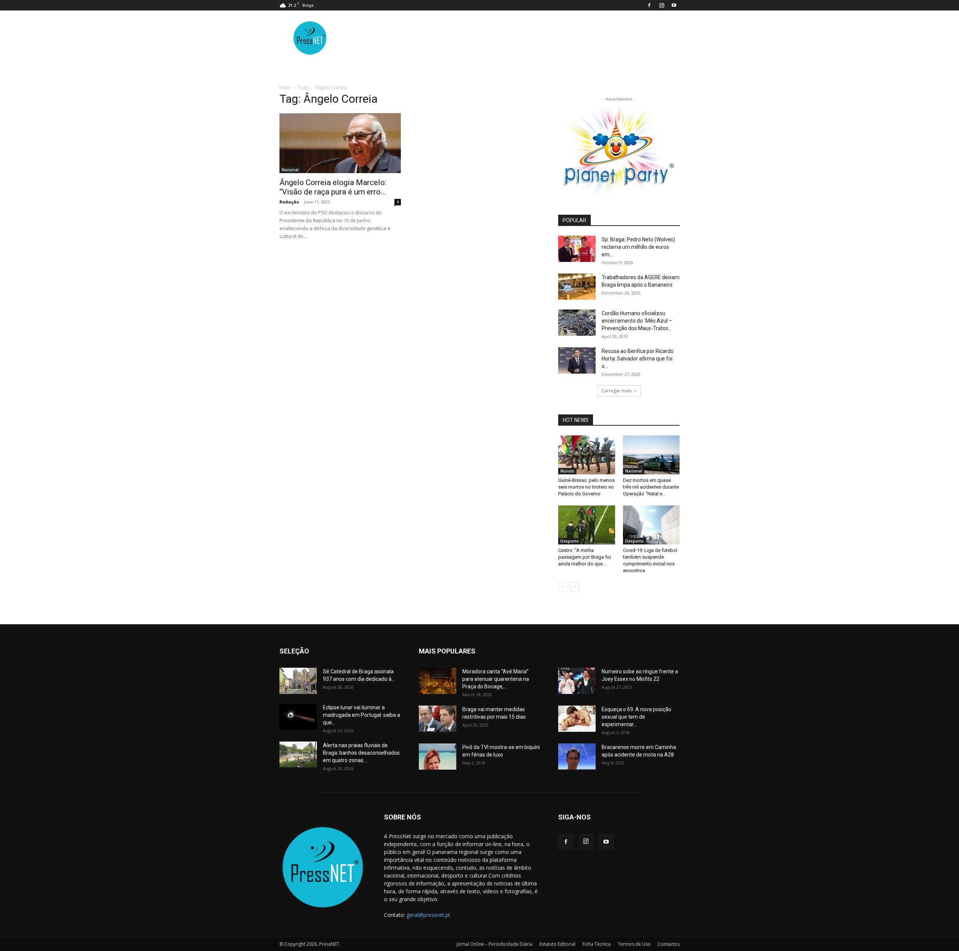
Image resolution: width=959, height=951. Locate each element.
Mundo (567, 471)
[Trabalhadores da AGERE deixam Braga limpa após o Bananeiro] (577, 287)
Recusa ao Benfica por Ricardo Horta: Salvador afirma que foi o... (638, 358)
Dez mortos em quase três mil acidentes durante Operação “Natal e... (651, 486)
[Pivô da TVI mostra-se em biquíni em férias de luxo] (437, 756)
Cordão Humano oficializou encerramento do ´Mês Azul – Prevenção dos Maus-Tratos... (637, 320)
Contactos (669, 944)
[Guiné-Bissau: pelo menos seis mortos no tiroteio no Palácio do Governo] (586, 454)
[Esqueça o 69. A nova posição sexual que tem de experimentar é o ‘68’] (577, 719)
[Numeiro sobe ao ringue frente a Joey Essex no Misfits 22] (577, 681)
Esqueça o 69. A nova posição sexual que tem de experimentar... (636, 716)
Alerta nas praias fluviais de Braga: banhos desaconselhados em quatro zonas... (361, 752)
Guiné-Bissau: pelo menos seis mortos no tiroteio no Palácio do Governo (586, 486)
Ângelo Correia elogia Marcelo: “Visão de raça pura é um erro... (332, 187)
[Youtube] (674, 5)
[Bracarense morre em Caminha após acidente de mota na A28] (577, 756)
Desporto (569, 541)
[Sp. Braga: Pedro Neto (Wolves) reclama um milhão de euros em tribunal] (577, 249)
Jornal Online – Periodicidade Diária (494, 944)
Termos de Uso (634, 944)
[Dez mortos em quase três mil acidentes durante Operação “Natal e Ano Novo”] (651, 454)
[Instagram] (661, 5)
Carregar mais (616, 390)
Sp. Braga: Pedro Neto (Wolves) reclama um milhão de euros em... (638, 246)
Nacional (290, 169)
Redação (289, 202)
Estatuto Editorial (557, 944)
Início (285, 87)
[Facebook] (649, 5)
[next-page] (575, 586)
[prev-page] (563, 586)
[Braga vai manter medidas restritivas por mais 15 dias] (437, 719)
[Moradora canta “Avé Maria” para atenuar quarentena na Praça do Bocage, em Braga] (437, 681)
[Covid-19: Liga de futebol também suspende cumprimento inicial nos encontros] (651, 524)
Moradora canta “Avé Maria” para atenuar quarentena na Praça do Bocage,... (495, 678)
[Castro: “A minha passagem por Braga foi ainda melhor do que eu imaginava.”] (586, 524)
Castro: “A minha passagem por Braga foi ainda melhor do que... (584, 557)
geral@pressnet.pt (428, 914)
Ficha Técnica (597, 944)
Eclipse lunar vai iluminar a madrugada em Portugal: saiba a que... (361, 714)
